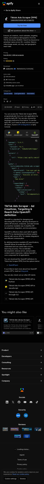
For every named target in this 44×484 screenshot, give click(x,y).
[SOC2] (25, 415)
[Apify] (8, 3)
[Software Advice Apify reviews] (14, 429)
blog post (24, 271)
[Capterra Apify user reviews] (26, 429)
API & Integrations (24, 125)
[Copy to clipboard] (36, 140)
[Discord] (31, 402)
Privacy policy (22, 464)
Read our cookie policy (20, 474)
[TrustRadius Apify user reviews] (17, 436)
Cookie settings (11, 479)
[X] (13, 402)
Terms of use (22, 460)
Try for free (22, 25)
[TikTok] (37, 402)
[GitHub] (19, 402)
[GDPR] (18, 415)
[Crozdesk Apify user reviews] (26, 436)
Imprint (22, 455)
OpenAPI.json (13, 265)
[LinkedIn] (7, 402)
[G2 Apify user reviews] (37, 429)
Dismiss (23, 479)
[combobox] (22, 31)
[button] (22, 350)
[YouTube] (25, 402)
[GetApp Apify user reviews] (5, 429)
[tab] (8, 107)
